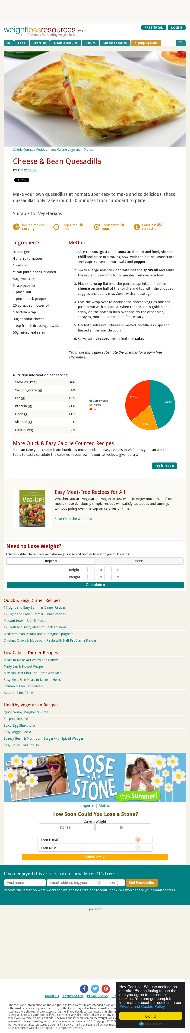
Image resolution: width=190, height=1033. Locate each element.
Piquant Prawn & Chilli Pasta (25, 621)
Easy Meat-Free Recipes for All (90, 492)
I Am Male (48, 848)
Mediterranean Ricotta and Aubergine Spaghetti (38, 634)
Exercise (39, 43)
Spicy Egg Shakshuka (19, 725)
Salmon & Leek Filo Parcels (23, 686)
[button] (50, 561)
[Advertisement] (95, 11)
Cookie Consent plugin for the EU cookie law (150, 1023)
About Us (52, 996)
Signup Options (146, 43)
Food (21, 43)
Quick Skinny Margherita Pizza (26, 712)
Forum (90, 43)
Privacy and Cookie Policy (142, 1006)
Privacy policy (14, 895)
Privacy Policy (97, 996)
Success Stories (115, 43)
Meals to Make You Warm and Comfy (31, 660)
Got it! (150, 1016)
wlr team (31, 170)
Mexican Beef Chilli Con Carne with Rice (32, 673)
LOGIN (176, 27)
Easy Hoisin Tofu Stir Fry (21, 745)
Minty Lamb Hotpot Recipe (23, 666)
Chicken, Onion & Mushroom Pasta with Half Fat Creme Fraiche (50, 640)
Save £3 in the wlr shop (73, 519)
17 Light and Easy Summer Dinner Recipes (35, 607)
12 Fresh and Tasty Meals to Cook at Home (35, 627)
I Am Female (50, 840)
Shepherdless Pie (16, 719)
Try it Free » (164, 466)
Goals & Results (66, 43)
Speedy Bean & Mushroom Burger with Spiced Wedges (43, 738)
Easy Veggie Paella (17, 732)
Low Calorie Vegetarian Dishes (72, 149)
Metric (104, 805)
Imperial (87, 805)
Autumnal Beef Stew (19, 693)
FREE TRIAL (154, 27)
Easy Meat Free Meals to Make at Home (32, 680)
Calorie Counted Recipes (30, 149)
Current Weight (95, 821)
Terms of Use (73, 996)
